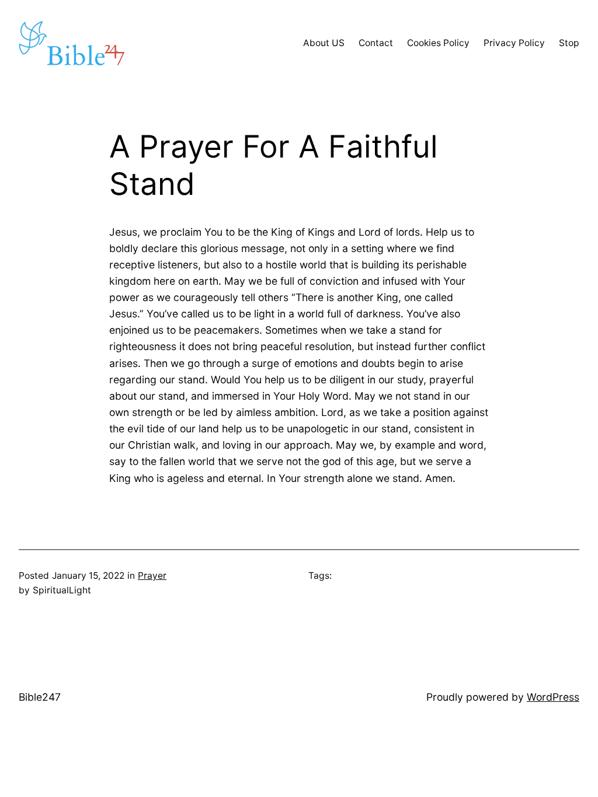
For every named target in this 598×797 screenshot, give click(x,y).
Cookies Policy (438, 42)
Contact (376, 42)
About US (324, 42)
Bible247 (40, 697)
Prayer (152, 575)
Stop (569, 42)
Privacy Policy (514, 42)
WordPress (553, 697)
